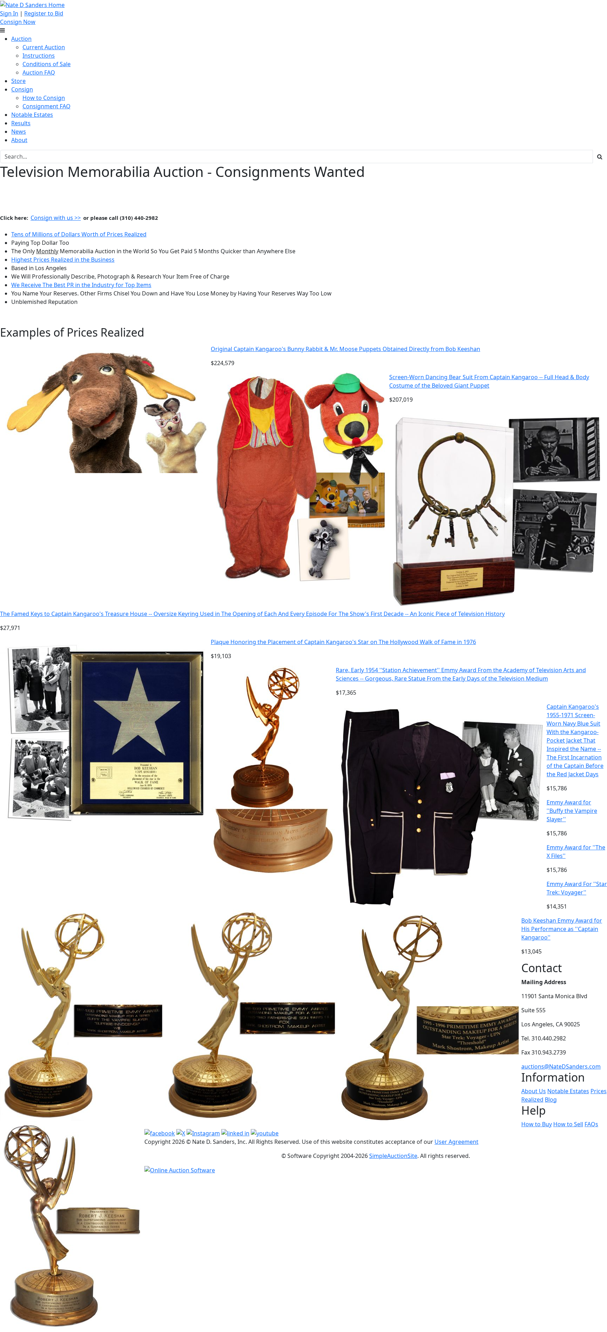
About (19, 140)
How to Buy (536, 1124)
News (18, 131)
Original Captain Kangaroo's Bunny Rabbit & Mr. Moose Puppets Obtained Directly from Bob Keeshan (345, 349)
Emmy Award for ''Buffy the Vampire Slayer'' (572, 810)
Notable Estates (32, 115)
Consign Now (17, 22)
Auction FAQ (38, 72)
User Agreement (456, 1142)
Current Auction (43, 47)
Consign (22, 89)
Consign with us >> (56, 218)
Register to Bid (43, 13)
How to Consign (43, 98)
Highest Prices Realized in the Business (63, 259)
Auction (21, 39)
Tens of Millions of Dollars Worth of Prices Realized (78, 234)
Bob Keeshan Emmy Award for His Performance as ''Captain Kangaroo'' (561, 929)
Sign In (9, 13)
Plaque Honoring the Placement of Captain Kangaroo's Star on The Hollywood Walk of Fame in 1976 (343, 642)
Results (21, 123)
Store (18, 81)
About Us (533, 1091)
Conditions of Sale (46, 64)
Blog (551, 1099)
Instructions (38, 55)
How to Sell (568, 1124)
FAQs (591, 1124)
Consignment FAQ (46, 106)
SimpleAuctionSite (393, 1156)
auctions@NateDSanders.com (561, 1066)
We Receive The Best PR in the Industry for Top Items (81, 285)
